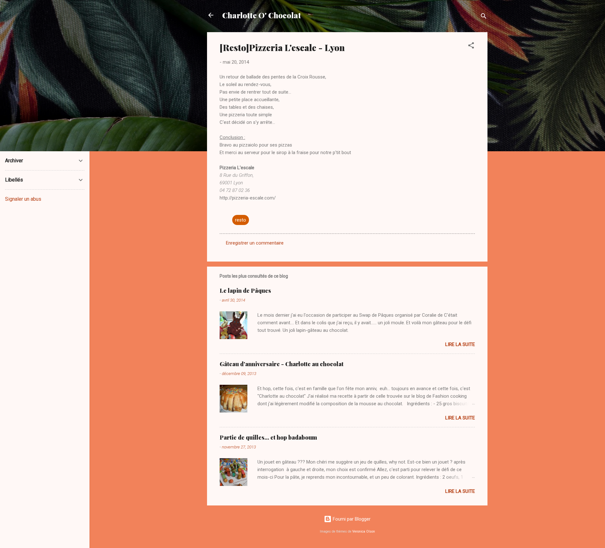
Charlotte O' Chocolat (261, 15)
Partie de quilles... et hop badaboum (268, 437)
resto (240, 220)
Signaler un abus (23, 199)
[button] (471, 46)
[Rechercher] (483, 17)
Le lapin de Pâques (245, 290)
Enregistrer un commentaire (255, 243)
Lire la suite (460, 344)
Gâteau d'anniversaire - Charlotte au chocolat (281, 364)
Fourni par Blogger (351, 519)
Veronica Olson (363, 531)
